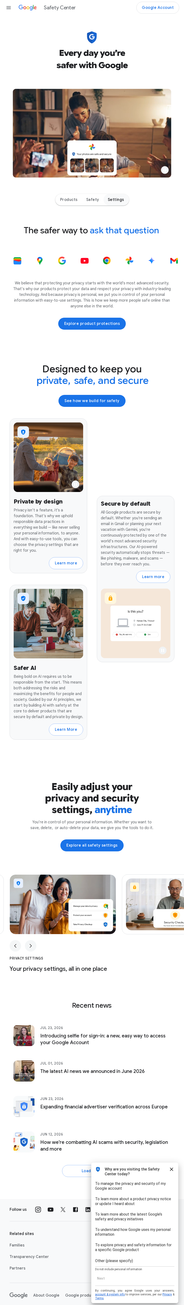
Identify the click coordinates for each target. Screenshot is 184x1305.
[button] (165, 170)
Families (17, 1245)
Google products (81, 1295)
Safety (92, 199)
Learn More (66, 729)
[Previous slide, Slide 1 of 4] (15, 946)
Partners (17, 1268)
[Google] (19, 1295)
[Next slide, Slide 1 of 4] (30, 946)
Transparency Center (29, 1256)
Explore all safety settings (92, 845)
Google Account (158, 7)
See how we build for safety (92, 400)
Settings (116, 199)
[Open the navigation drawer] (8, 7)
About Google (46, 1295)
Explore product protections (92, 323)
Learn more (66, 563)
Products (69, 199)
